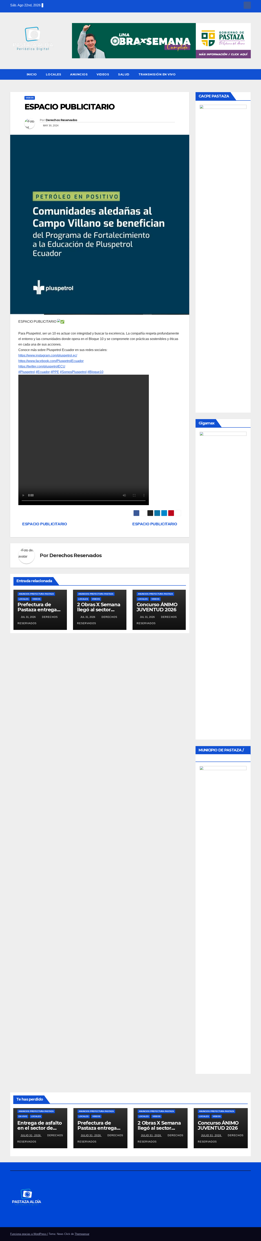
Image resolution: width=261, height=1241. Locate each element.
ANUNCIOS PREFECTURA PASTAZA (36, 594)
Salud (123, 74)
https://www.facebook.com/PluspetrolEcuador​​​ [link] (51, 361)
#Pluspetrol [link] (26, 372)
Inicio (32, 74)
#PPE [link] (55, 372)
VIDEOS (103, 74)
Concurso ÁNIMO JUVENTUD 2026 (157, 607)
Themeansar (82, 1233)
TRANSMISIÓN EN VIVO (157, 74)
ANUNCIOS (79, 74)
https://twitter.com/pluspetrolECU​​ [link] (41, 366)
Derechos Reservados (61, 120)
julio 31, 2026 (31, 1135)
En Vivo (23, 1116)
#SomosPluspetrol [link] (73, 372)
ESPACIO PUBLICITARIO (155, 524)
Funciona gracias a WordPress (28, 1233)
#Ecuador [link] (43, 372)
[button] (248, 74)
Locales (53, 74)
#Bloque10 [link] (95, 372)
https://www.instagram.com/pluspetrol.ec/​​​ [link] (47, 355)
